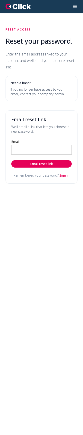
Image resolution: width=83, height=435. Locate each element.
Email (15, 141)
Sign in (64, 175)
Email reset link (41, 164)
